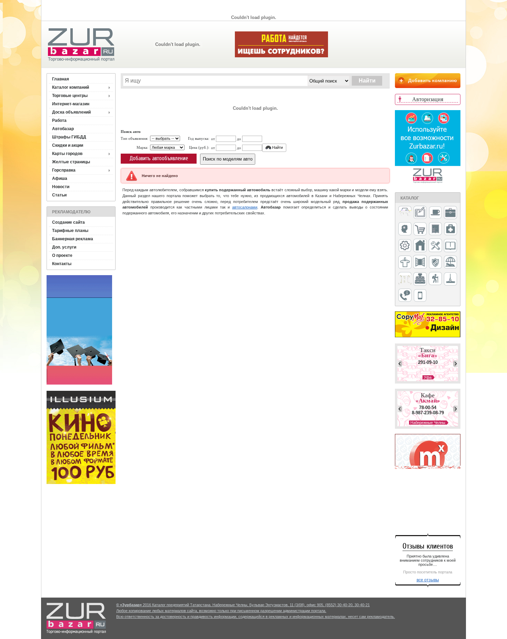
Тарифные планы (70, 230)
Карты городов (67, 153)
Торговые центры (70, 95)
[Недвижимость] (420, 246)
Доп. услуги (64, 247)
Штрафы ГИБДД (69, 137)
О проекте (62, 255)
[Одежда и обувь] (405, 262)
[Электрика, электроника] (420, 296)
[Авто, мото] (405, 213)
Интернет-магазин (70, 103)
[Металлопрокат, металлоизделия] (405, 246)
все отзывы (428, 580)
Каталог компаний (70, 87)
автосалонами (244, 207)
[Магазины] (420, 229)
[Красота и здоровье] (405, 229)
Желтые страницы (71, 161)
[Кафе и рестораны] (435, 213)
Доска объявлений (71, 112)
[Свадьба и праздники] (420, 279)
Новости (60, 186)
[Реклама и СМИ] (405, 279)
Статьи (59, 195)
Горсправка (64, 170)
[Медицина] (450, 229)
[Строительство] (450, 279)
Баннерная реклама (72, 238)
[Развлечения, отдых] (450, 262)
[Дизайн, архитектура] (420, 213)
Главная (60, 79)
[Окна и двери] (420, 262)
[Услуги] (405, 295)
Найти (277, 147)
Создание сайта (68, 222)
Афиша (59, 178)
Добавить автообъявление (159, 158)
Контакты (61, 263)
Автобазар (63, 128)
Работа (59, 120)
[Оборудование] (435, 245)
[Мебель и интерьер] (435, 229)
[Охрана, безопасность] (435, 262)
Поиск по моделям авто (227, 159)
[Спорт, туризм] (435, 279)
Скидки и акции (67, 145)
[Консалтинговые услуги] (450, 213)
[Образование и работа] (450, 246)
